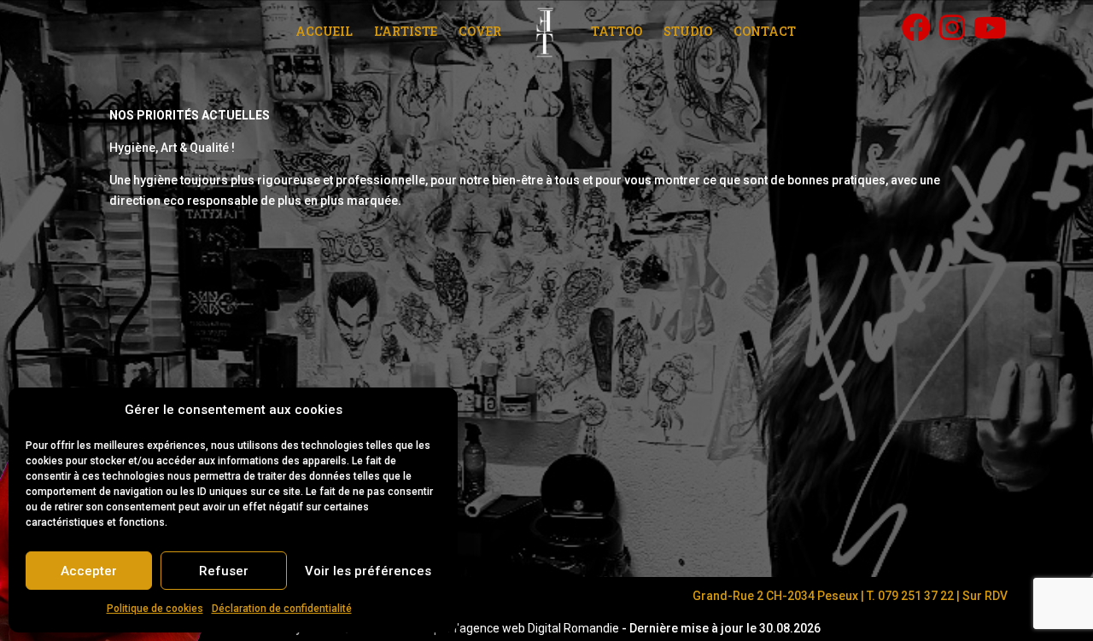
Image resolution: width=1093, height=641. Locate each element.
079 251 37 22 (916, 596)
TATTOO (616, 32)
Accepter (89, 571)
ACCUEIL (324, 32)
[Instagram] (952, 27)
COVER (480, 32)
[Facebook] (916, 27)
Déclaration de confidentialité (282, 609)
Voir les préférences (368, 571)
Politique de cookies (155, 609)
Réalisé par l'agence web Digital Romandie (505, 628)
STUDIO (687, 32)
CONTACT (765, 32)
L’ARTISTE (405, 32)
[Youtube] (989, 27)
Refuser (223, 571)
